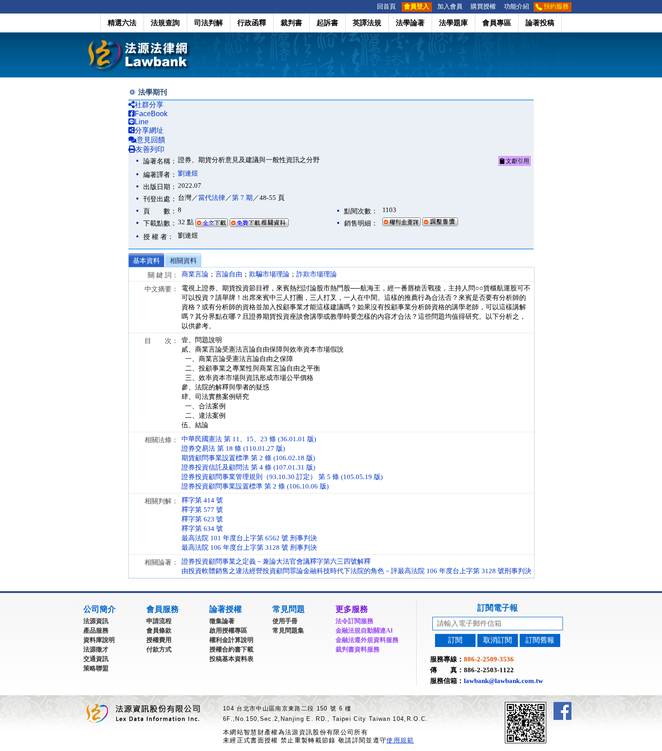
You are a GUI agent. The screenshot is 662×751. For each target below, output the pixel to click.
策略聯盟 (96, 668)
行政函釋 (251, 23)
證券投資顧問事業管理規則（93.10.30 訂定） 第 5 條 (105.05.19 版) (282, 476)
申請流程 (159, 621)
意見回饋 (150, 140)
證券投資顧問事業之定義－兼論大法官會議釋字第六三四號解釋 (276, 561)
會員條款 (159, 630)
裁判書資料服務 (358, 649)
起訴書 (327, 23)
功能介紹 (516, 6)
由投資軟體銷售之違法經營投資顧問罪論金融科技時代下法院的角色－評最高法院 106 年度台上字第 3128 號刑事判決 (356, 571)
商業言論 (195, 274)
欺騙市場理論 (269, 274)
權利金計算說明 (231, 640)
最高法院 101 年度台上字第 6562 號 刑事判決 (249, 538)
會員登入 (416, 6)
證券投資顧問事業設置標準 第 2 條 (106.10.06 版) (255, 486)
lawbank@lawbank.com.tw (503, 680)
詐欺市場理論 (316, 274)
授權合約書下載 (231, 649)
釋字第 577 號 (202, 509)
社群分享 (149, 105)
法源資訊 (96, 621)
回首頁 (386, 6)
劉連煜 (188, 173)
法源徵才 (96, 649)
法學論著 (410, 23)
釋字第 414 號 (202, 500)
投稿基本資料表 (231, 659)
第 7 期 (242, 197)
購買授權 (483, 6)
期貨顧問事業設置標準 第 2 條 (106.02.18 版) (248, 457)
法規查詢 (165, 23)
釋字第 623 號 (202, 519)
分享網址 (149, 130)
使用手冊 (285, 621)
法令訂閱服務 (354, 621)
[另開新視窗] (542, 706)
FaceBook (151, 114)
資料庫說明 (99, 640)
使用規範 (400, 740)
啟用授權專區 (228, 630)
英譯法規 (367, 23)
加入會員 (449, 6)
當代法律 (211, 197)
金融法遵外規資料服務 (367, 640)
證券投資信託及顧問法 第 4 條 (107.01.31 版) (248, 467)
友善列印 (150, 149)
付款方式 (159, 649)
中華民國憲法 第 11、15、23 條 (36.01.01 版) (248, 439)
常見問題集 (288, 630)
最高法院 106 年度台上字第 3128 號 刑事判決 (249, 547)
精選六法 (122, 23)
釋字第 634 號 (202, 528)
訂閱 (455, 640)
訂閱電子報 (497, 607)
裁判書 (291, 23)
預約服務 (556, 6)
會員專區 (496, 23)
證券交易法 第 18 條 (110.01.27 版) (233, 448)
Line (142, 122)
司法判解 (208, 23)
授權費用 (159, 640)
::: (370, 6)
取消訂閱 (497, 640)
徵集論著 (222, 621)
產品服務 (96, 630)
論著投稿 (540, 23)
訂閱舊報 (540, 640)
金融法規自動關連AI (364, 630)
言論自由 (228, 274)
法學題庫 (453, 23)
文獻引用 (516, 161)
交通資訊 (96, 659)
